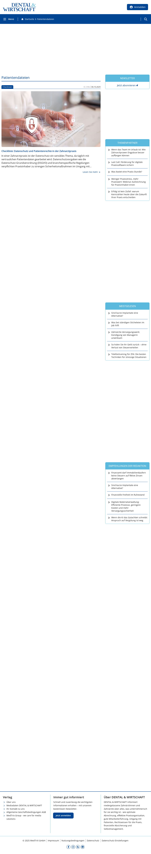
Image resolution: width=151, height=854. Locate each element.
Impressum (53, 840)
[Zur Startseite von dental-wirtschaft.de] (19, 7)
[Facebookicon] (68, 847)
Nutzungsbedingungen (72, 840)
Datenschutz (93, 840)
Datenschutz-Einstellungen (115, 840)
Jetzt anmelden (63, 815)
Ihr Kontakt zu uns (15, 808)
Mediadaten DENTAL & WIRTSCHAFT (24, 805)
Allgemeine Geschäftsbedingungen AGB (26, 812)
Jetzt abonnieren (126, 85)
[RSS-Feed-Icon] (78, 847)
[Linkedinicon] (82, 847)
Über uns (11, 802)
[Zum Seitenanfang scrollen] (145, 848)
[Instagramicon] (73, 847)
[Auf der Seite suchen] (145, 19)
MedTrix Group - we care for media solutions (23, 817)
